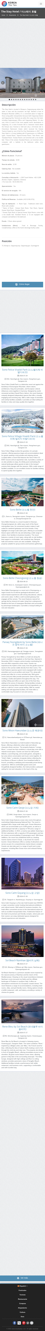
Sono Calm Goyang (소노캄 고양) (22, 892)
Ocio (22, 1316)
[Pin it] (24, 1323)
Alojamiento (12, 15)
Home (3, 15)
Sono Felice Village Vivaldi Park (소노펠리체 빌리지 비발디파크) (22, 437)
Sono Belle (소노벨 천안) (22, 509)
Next (42, 83)
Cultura (22, 1312)
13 (35, 99)
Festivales (22, 1290)
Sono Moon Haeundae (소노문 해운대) (23, 730)
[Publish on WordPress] (27, 1323)
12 (33, 99)
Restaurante (22, 1299)
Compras (22, 1303)
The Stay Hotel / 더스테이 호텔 (29, 15)
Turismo (23, 1295)
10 (29, 99)
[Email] (31, 1323)
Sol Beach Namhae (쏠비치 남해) (22, 960)
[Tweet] (19, 1323)
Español (22, 1286)
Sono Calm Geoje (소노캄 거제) (22, 807)
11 (31, 99)
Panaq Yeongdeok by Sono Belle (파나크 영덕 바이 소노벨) (23, 643)
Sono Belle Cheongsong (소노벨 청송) (22, 578)
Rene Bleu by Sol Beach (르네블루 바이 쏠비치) (22, 1028)
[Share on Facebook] (14, 1323)
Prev (3, 83)
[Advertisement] (22, 43)
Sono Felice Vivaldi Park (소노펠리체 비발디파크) (22, 371)
